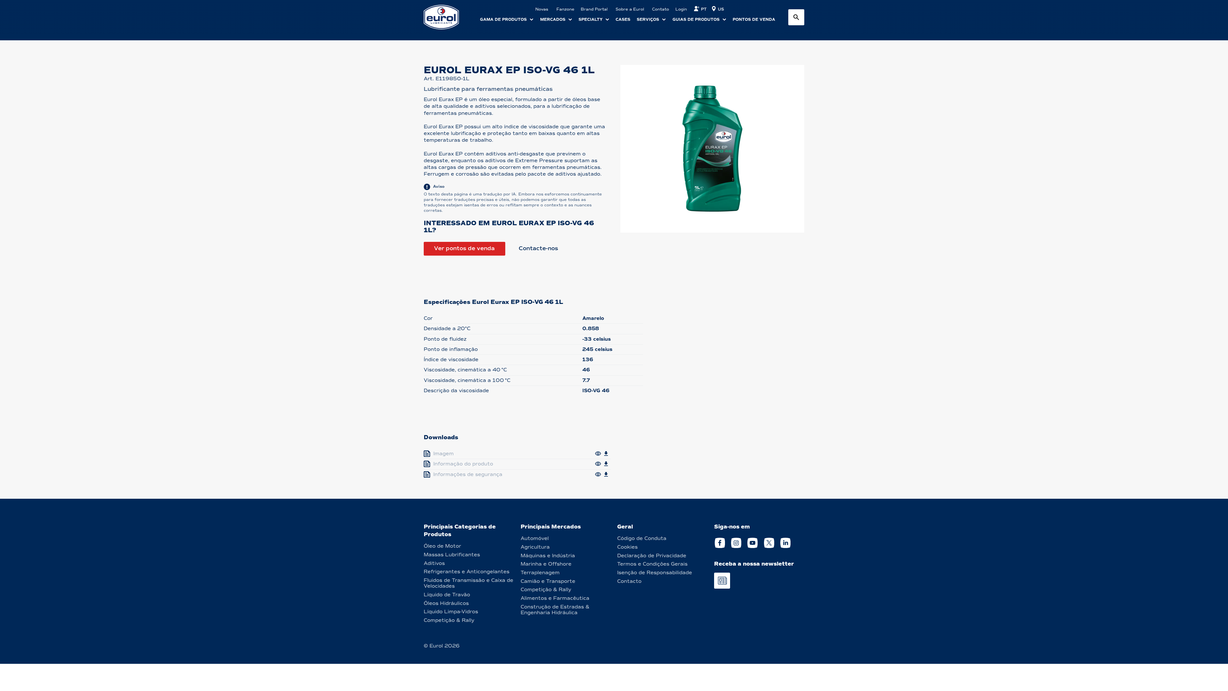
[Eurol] (445, 17)
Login (681, 9)
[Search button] (796, 17)
